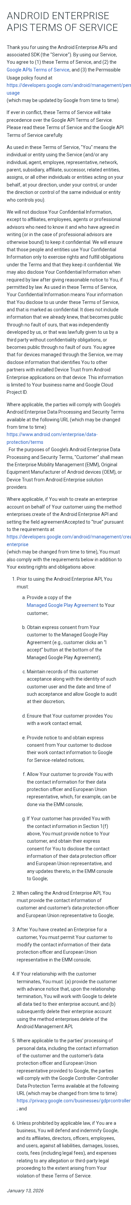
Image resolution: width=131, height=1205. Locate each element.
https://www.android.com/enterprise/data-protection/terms (52, 438)
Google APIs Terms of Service (38, 69)
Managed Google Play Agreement (62, 605)
